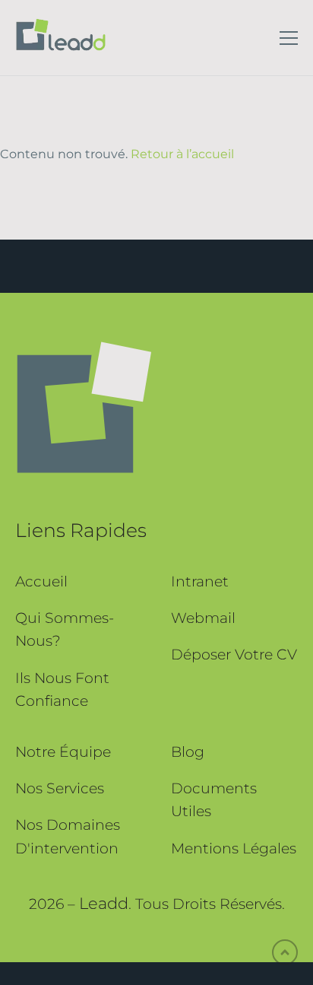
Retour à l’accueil (182, 154)
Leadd (103, 903)
